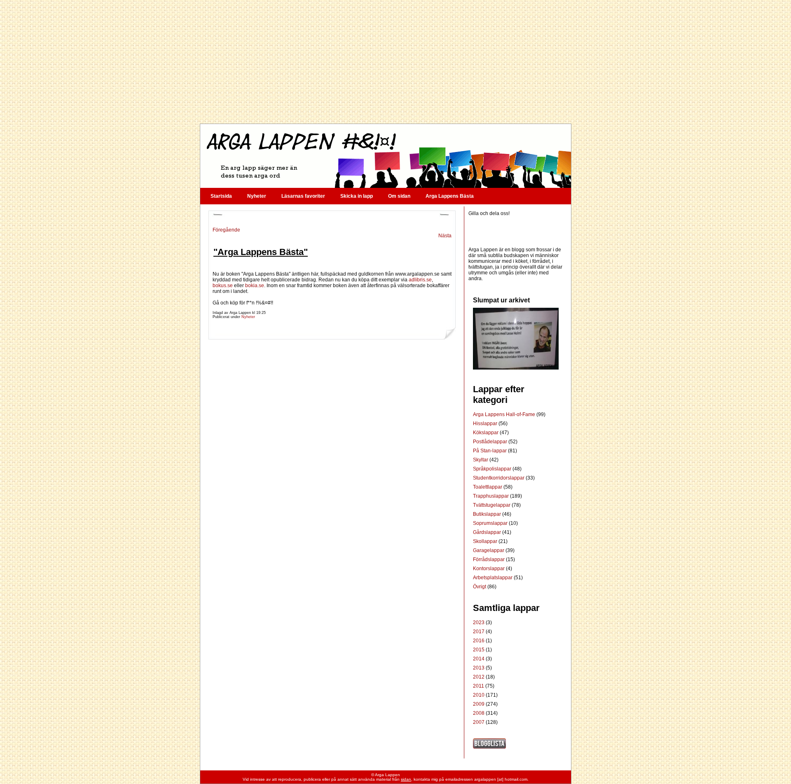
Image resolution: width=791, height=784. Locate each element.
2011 (478, 686)
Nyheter (256, 196)
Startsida (221, 196)
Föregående (226, 230)
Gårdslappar (487, 532)
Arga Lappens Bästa (450, 196)
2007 (478, 722)
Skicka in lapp (356, 196)
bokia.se (254, 285)
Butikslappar (487, 514)
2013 (478, 668)
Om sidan (399, 196)
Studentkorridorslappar (499, 478)
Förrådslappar (489, 559)
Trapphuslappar (491, 496)
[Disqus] (332, 452)
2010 (478, 695)
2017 (478, 631)
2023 (478, 622)
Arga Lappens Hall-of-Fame (504, 414)
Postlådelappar (490, 442)
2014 (478, 659)
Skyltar (481, 460)
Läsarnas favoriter (303, 196)
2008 (478, 713)
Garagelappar (489, 550)
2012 (478, 677)
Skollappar (485, 541)
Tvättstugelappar (492, 505)
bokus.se (223, 285)
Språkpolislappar (493, 469)
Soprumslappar (491, 523)
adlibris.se (420, 280)
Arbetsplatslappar (493, 577)
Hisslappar (485, 423)
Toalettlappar (488, 487)
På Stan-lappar (490, 451)
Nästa (445, 236)
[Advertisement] (385, 61)
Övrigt (480, 587)
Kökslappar (486, 432)
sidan (406, 779)
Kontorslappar (489, 568)
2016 (478, 641)
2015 (478, 650)
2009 (478, 704)
